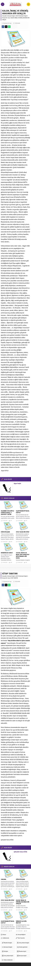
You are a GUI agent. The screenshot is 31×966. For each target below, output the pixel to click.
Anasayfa (4, 16)
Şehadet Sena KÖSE (20, 852)
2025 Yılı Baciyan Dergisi (21, 16)
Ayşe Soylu (17, 483)
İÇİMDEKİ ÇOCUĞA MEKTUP (21, 922)
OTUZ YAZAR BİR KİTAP (22, 532)
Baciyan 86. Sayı (6, 17)
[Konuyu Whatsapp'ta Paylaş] (9, 26)
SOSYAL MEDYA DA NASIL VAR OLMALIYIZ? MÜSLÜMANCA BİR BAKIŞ (22, 555)
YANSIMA (3, 879)
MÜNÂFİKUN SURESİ (6, 553)
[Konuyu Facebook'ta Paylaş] (3, 26)
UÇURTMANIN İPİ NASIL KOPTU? (22, 511)
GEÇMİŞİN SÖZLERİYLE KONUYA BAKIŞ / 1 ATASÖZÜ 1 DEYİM (7, 512)
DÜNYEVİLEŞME (5, 532)
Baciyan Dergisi (11, 16)
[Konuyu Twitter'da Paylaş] (6, 26)
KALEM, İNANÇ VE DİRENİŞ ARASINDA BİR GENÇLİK (22, 901)
